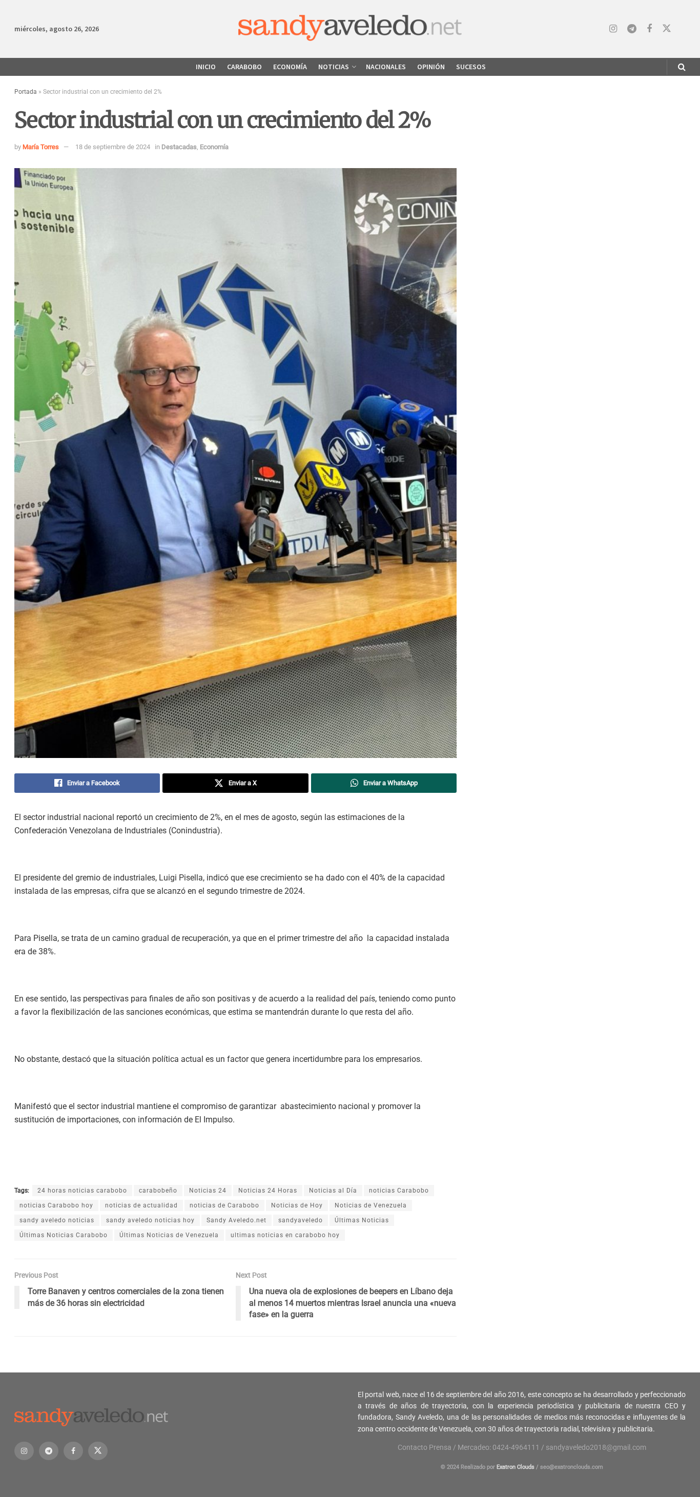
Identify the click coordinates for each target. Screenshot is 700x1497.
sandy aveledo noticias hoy (150, 1220)
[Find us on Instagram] (613, 29)
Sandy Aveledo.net (236, 1220)
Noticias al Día (333, 1190)
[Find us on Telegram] (631, 29)
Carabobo (244, 66)
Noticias (333, 66)
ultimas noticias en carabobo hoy (285, 1235)
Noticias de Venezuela (371, 1205)
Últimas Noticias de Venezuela (169, 1235)
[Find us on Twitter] (666, 29)
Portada (25, 91)
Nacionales (386, 66)
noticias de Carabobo (224, 1205)
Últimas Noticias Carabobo (63, 1235)
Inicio (206, 66)
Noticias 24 (208, 1190)
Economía (290, 66)
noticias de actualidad (141, 1205)
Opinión (431, 66)
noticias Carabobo (399, 1190)
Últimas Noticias (362, 1220)
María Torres (41, 147)
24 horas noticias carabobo (82, 1190)
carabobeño (158, 1190)
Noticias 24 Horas (267, 1190)
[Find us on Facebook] (649, 29)
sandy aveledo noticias (56, 1220)
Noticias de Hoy (297, 1205)
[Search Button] (682, 67)
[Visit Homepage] (350, 29)
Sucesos (471, 66)
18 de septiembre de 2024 (112, 147)
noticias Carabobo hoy (56, 1205)
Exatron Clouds (515, 1467)
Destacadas (179, 147)
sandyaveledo (300, 1220)
